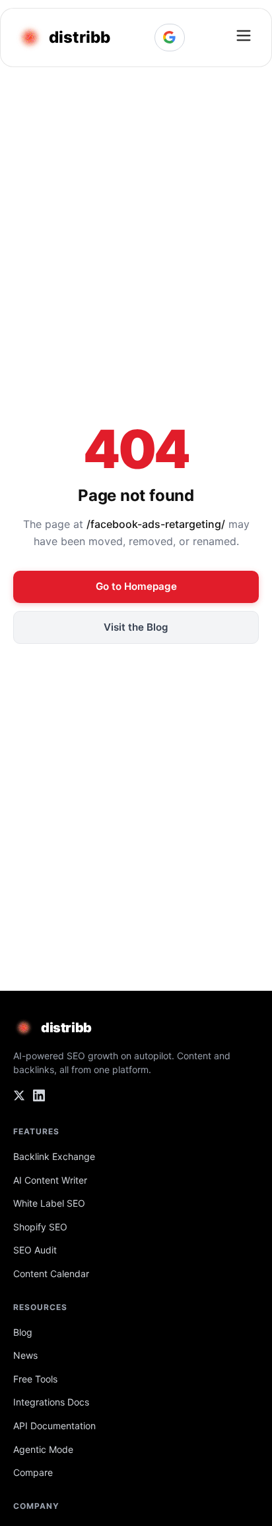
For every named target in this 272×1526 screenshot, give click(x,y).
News (25, 1355)
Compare (33, 1472)
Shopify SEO (40, 1226)
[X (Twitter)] (19, 1098)
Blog (22, 1332)
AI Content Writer (50, 1180)
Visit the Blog (136, 627)
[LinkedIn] (39, 1098)
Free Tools (35, 1378)
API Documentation (54, 1425)
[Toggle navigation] (243, 37)
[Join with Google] (169, 37)
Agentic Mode (43, 1449)
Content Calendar (51, 1273)
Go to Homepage (136, 586)
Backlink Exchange (54, 1156)
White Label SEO (49, 1203)
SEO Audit (35, 1249)
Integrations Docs (51, 1402)
